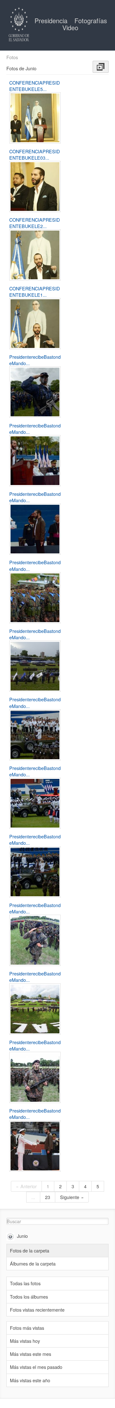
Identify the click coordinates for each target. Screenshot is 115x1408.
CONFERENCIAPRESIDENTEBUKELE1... (34, 291)
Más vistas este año (30, 1380)
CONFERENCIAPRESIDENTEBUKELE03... (34, 154)
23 (47, 1197)
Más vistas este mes (30, 1353)
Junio (22, 1235)
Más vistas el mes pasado (36, 1366)
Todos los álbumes (29, 1296)
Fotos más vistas (27, 1327)
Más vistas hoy (25, 1340)
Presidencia (51, 20)
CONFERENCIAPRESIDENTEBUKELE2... (34, 222)
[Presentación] (101, 67)
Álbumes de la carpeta (33, 1263)
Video (70, 27)
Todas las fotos (25, 1283)
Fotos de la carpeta (29, 1250)
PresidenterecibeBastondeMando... (35, 359)
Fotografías (90, 20)
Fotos (12, 57)
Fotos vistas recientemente (37, 1309)
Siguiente (69, 1197)
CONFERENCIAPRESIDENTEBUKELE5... (34, 85)
